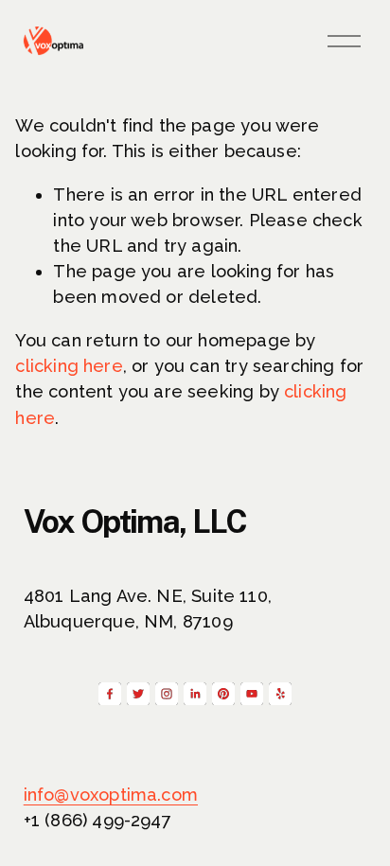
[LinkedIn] (195, 693)
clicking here (68, 366)
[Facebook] (109, 693)
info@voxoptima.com (111, 794)
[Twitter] (138, 693)
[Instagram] (166, 693)
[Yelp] (280, 693)
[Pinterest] (223, 693)
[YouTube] (251, 693)
